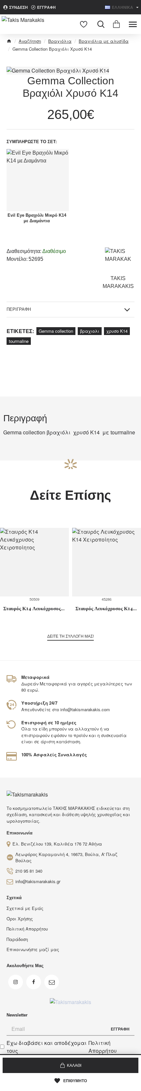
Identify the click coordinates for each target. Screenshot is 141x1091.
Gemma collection (56, 331)
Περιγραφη (19, 309)
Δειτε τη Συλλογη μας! (70, 636)
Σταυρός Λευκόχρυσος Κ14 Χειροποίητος (106, 608)
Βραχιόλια (59, 41)
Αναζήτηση (30, 41)
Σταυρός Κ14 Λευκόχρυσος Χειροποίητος (34, 608)
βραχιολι (89, 331)
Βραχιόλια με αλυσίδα (104, 41)
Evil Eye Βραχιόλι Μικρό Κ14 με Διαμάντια (37, 218)
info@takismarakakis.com (85, 709)
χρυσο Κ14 (117, 331)
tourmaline (19, 341)
